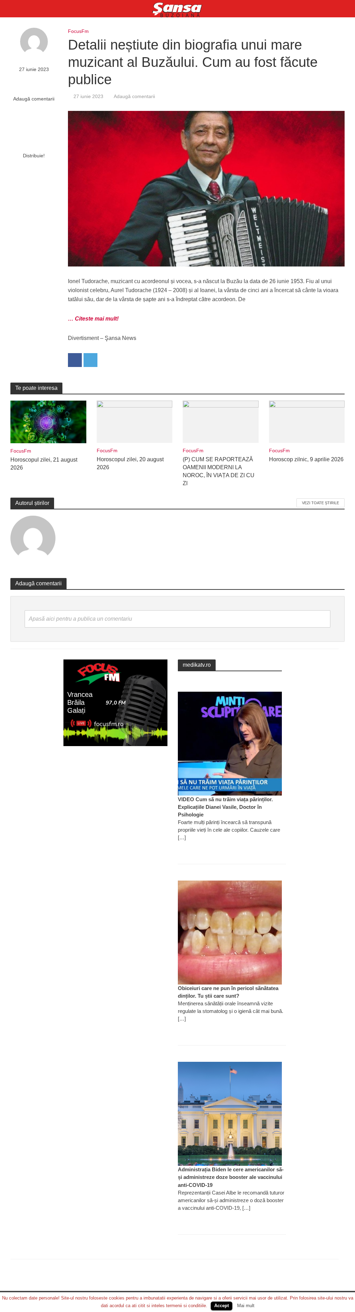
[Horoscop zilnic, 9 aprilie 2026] (307, 421)
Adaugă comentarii (33, 99)
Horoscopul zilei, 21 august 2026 (43, 464)
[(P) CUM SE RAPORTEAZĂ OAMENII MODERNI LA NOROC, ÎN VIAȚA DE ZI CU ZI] (221, 421)
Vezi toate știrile (320, 503)
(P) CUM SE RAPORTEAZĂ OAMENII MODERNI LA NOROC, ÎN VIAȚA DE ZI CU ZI (218, 471)
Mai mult (245, 1305)
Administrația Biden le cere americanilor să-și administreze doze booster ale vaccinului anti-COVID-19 (231, 1177)
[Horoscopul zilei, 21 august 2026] (48, 422)
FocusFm (78, 31)
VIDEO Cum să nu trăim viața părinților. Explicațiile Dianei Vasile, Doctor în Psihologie (225, 806)
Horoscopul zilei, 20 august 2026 (130, 463)
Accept (221, 1305)
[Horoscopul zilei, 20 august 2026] (135, 421)
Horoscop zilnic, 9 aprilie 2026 (306, 459)
